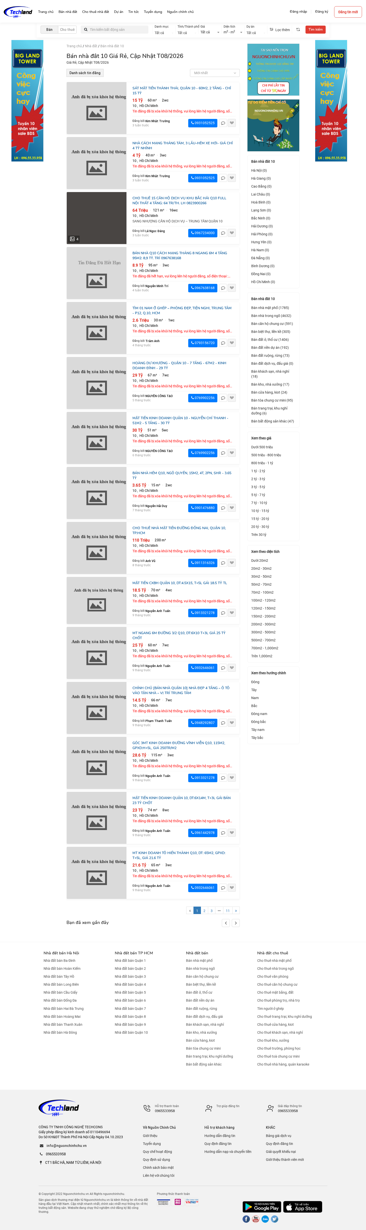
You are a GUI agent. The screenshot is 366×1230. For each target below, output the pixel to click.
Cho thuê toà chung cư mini (278, 1056)
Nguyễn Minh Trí (156, 286)
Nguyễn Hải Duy (156, 506)
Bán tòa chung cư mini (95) (272, 400)
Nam (255, 698)
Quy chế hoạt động (157, 1152)
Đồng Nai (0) (261, 274)
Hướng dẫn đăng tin (219, 1136)
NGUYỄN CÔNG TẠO (159, 396)
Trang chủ (74, 46)
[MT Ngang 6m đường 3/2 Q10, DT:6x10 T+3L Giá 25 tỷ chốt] (96, 653)
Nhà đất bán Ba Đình (59, 961)
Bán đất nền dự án (200, 1001)
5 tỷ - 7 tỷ (258, 495)
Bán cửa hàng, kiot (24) (269, 392)
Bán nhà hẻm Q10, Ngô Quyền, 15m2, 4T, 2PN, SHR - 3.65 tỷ (181, 475)
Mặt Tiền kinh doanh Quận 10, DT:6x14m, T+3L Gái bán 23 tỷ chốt (181, 800)
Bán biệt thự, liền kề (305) (270, 332)
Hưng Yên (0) (261, 242)
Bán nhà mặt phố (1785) (270, 308)
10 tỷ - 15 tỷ (260, 511)
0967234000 (204, 233)
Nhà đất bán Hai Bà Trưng (64, 1009)
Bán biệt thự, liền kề (201, 984)
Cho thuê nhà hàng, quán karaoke (283, 1064)
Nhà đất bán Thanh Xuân (63, 1024)
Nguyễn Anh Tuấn (157, 611)
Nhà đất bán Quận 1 (130, 961)
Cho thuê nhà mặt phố (274, 961)
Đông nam (259, 714)
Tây (254, 690)
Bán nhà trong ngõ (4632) (271, 316)
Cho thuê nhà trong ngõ (275, 969)
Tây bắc (257, 738)
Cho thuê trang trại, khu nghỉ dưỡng (284, 1017)
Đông (255, 682)
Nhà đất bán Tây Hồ (59, 976)
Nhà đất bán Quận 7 (130, 1009)
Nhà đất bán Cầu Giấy (60, 992)
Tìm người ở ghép (270, 1009)
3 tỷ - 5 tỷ (258, 487)
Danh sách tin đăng (85, 73)
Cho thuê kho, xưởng (273, 1040)
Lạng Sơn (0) (261, 210)
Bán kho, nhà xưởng (201, 1032)
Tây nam (257, 730)
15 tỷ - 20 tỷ (260, 519)
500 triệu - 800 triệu (266, 455)
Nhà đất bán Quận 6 (130, 1001)
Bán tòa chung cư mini (203, 1048)
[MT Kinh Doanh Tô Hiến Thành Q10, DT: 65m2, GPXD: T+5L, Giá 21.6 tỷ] (96, 873)
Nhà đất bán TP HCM (134, 953)
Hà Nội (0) (259, 170)
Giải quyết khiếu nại (281, 1152)
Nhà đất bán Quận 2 (130, 969)
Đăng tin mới (348, 12)
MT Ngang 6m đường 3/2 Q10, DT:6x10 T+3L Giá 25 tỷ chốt (179, 635)
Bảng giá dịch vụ (278, 1136)
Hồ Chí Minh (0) (263, 282)
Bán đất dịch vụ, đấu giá (204, 1017)
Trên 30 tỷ (258, 535)
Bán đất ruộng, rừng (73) (270, 356)
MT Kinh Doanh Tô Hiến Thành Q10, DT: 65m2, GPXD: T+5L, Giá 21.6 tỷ (178, 855)
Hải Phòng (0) (262, 234)
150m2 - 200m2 (263, 616)
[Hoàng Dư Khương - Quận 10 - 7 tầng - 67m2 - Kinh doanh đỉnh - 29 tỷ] (96, 383)
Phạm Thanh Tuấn (158, 721)
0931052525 (204, 123)
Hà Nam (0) (260, 250)
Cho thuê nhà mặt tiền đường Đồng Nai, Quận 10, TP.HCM (179, 530)
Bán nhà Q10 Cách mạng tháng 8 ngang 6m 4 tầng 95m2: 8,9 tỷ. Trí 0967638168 (179, 255)
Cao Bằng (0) (261, 186)
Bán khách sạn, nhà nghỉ (205, 1024)
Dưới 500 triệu (262, 447)
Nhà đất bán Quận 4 (130, 984)
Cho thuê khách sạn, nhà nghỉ (280, 1032)
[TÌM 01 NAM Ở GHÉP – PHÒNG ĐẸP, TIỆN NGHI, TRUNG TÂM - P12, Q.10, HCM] (96, 328)
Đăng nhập (298, 11)
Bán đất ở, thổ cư (199, 992)
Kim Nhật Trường (157, 121)
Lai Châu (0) (260, 194)
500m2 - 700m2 (263, 640)
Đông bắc (258, 722)
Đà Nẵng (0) (260, 258)
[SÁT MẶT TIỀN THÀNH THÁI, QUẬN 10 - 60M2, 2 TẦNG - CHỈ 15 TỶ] (96, 108)
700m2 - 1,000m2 (264, 648)
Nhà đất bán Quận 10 (131, 1032)
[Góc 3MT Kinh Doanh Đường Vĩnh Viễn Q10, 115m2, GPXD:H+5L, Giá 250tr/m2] (96, 763)
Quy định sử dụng (156, 1160)
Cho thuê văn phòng (272, 976)
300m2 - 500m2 (263, 632)
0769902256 (204, 398)
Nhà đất (91, 46)
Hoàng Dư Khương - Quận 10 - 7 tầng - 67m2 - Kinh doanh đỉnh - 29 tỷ (179, 365)
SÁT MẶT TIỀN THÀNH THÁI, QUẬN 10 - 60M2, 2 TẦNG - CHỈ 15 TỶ (181, 91)
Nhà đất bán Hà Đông (60, 1032)
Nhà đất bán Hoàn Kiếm (62, 969)
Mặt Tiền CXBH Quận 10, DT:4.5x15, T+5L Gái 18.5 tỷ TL (179, 583)
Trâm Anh (152, 341)
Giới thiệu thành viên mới (285, 1160)
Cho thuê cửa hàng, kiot (275, 1024)
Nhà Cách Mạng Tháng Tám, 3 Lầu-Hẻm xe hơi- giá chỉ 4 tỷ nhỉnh (182, 146)
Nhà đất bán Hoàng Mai (62, 1017)
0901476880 (204, 508)
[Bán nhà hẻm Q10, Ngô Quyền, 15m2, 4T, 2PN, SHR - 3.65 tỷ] (96, 493)
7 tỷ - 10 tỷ (259, 503)
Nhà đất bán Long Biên (61, 984)
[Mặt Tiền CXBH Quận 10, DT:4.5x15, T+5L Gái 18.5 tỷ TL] (96, 600)
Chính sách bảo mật (158, 1168)
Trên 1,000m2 (261, 656)
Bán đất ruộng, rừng (201, 1009)
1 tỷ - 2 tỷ (258, 471)
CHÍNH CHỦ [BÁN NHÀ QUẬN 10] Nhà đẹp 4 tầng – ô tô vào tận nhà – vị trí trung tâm (181, 690)
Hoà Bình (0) (261, 202)
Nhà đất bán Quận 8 (130, 1017)
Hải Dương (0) (262, 226)
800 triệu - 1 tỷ (262, 463)
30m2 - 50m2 (261, 576)
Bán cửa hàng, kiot (200, 1040)
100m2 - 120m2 (263, 600)
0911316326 (204, 563)
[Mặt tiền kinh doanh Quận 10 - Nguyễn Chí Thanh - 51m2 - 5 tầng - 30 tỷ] (96, 438)
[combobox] (164, 32)
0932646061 (204, 668)
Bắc (254, 706)
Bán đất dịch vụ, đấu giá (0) (272, 363)
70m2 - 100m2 (262, 592)
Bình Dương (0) (263, 266)
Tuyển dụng (152, 1144)
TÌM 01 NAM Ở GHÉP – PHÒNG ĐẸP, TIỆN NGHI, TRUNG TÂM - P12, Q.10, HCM (182, 310)
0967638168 (204, 288)
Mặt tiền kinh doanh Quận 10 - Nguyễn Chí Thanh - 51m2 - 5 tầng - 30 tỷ (180, 420)
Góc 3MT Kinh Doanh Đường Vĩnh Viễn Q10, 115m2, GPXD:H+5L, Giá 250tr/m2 (178, 745)
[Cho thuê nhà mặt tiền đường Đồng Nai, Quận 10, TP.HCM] (96, 548)
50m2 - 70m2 (261, 584)
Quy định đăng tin (218, 1144)
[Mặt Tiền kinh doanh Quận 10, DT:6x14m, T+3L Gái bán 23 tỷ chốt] (96, 818)
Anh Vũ (150, 561)
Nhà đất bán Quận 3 (130, 976)
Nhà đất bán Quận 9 (130, 1024)
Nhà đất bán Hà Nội (61, 953)
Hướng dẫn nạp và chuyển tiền (227, 1152)
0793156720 (204, 343)
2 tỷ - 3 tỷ (258, 479)
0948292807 (204, 723)
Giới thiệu (150, 1136)
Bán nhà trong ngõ (200, 969)
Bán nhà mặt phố (199, 961)
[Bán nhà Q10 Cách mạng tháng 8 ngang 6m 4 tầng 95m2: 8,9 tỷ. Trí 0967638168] (96, 273)
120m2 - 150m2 (263, 608)
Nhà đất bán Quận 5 (130, 992)
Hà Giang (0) (261, 178)
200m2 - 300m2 (263, 624)
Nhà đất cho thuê (272, 953)
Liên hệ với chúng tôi (158, 1176)
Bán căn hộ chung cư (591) (272, 324)
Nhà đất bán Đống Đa (60, 1001)
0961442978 (204, 833)
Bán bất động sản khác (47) (272, 421)
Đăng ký (321, 11)
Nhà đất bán (197, 953)
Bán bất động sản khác (204, 1064)
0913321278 (204, 613)
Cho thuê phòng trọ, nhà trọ (278, 1001)
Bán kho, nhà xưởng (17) (270, 384)
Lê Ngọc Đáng (155, 231)
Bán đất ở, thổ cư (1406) (270, 340)
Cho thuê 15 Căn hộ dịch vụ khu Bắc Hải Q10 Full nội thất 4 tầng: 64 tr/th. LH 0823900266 (179, 200)
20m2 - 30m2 (261, 568)
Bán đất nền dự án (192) (270, 348)
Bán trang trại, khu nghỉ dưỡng (209, 1056)
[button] (236, 923)
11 (228, 911)
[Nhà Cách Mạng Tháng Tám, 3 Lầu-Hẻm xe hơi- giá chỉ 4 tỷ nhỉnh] (96, 163)
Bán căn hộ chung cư (202, 976)
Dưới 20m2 (259, 561)
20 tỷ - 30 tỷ (260, 527)
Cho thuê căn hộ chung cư (277, 984)
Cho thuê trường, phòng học (279, 1048)
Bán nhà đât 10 (112, 46)
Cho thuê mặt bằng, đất (275, 992)
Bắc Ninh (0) (260, 218)
